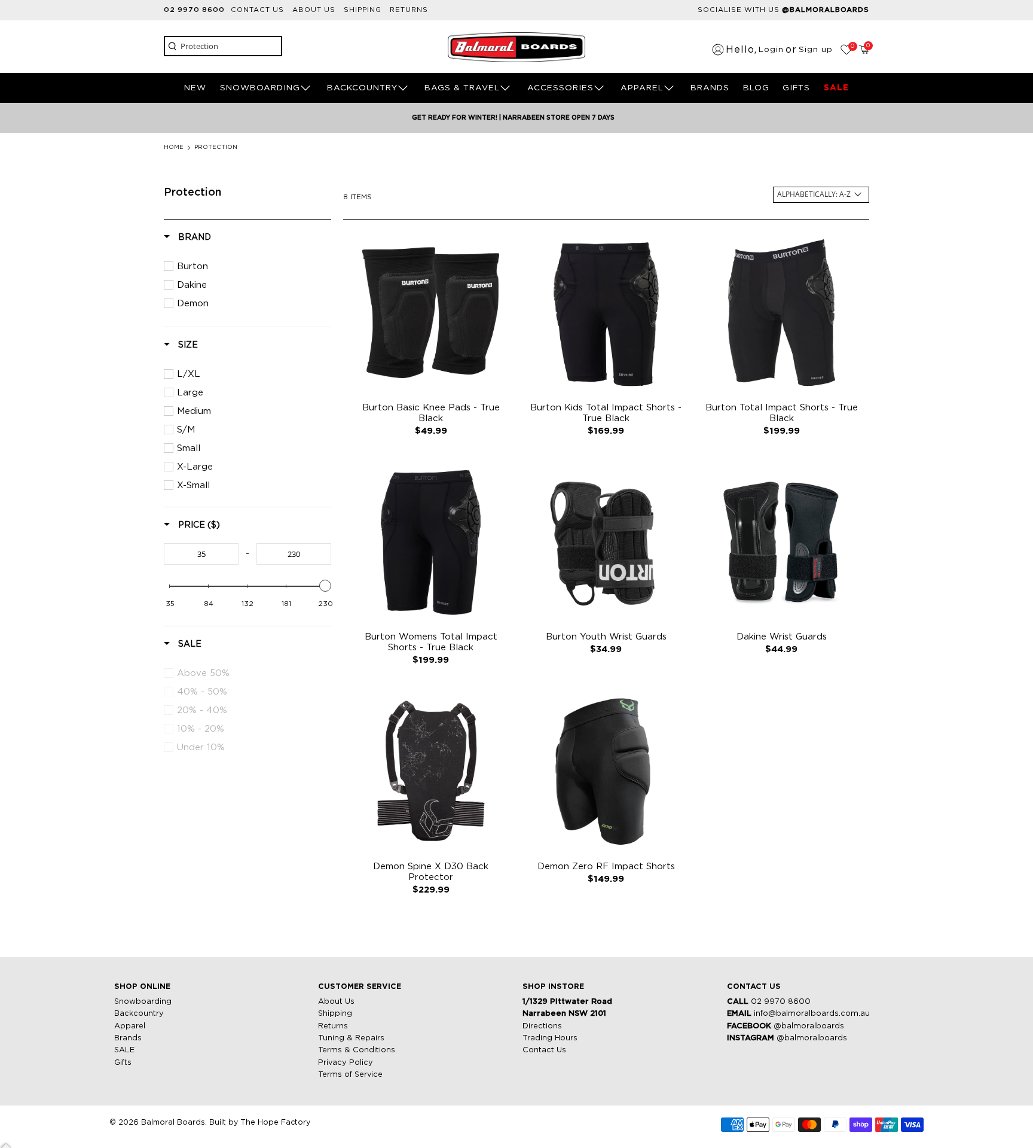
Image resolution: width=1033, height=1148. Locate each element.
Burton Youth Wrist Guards (606, 636)
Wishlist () (851, 46)
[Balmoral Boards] (516, 47)
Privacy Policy (345, 1063)
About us (313, 10)
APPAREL (642, 88)
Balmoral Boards (173, 1122)
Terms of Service (350, 1075)
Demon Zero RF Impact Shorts (606, 866)
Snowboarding (143, 1002)
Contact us (257, 10)
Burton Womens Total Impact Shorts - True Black (431, 642)
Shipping (362, 10)
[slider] (325, 586)
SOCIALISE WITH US (783, 10)
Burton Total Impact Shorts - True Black (781, 413)
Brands (128, 1038)
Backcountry (139, 1014)
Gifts (123, 1063)
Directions (542, 1026)
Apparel (129, 1026)
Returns (409, 10)
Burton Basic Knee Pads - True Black (431, 413)
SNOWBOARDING (260, 88)
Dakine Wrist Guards (781, 636)
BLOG (756, 88)
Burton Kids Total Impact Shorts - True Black (605, 413)
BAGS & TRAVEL (462, 88)
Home (174, 147)
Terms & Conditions (356, 1050)
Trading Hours (549, 1038)
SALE (836, 88)
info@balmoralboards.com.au (812, 1014)
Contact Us (544, 1050)
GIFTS (796, 88)
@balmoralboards (809, 1026)
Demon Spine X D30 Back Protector (430, 872)
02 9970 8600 (194, 10)
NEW (195, 88)
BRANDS (709, 88)
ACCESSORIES (560, 88)
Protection (215, 147)
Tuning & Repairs (351, 1038)
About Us (336, 1002)
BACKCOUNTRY (362, 88)
